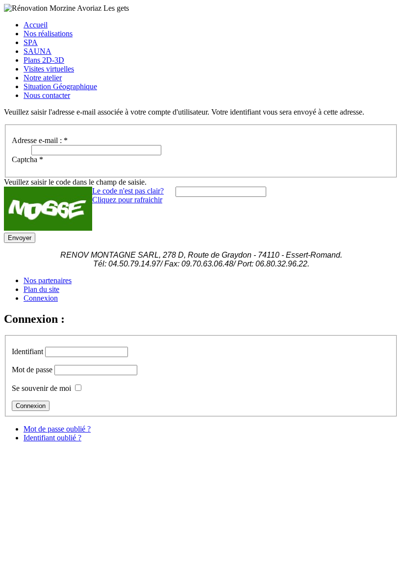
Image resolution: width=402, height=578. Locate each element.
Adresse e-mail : (40, 140)
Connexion (41, 298)
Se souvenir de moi (41, 388)
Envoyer (19, 237)
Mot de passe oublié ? (57, 429)
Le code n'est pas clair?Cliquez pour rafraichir (128, 195)
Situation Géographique (60, 86)
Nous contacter (47, 95)
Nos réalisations (48, 33)
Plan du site (41, 289)
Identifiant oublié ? (52, 438)
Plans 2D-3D (44, 60)
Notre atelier (43, 77)
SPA (31, 42)
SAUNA (37, 51)
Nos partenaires (48, 280)
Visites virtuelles (49, 69)
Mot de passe (32, 369)
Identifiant (27, 351)
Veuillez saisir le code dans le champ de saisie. (75, 182)
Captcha (27, 159)
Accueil (36, 25)
